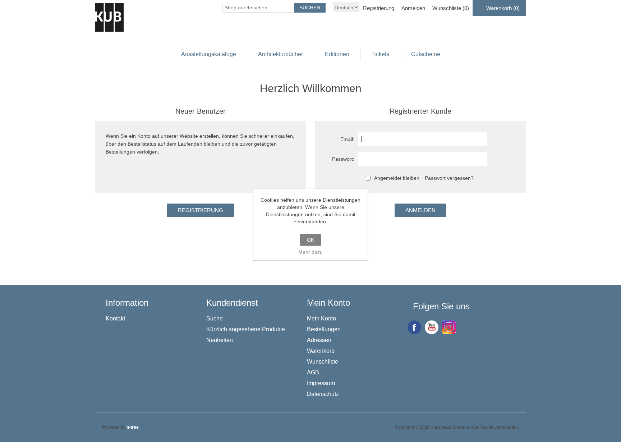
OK (310, 240)
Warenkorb (321, 351)
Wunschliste (322, 362)
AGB (313, 372)
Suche (214, 318)
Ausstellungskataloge (208, 54)
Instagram (449, 327)
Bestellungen (324, 329)
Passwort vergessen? (449, 178)
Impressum (321, 383)
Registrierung (378, 8)
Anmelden (413, 8)
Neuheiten (219, 340)
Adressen (319, 340)
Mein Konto (321, 318)
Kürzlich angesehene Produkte (245, 329)
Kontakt (115, 318)
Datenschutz (323, 394)
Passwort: (343, 159)
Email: (347, 139)
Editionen (337, 54)
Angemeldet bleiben (396, 178)
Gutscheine (425, 54)
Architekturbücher (280, 54)
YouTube (431, 327)
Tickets (380, 54)
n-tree (132, 427)
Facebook (414, 327)
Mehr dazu (310, 252)
